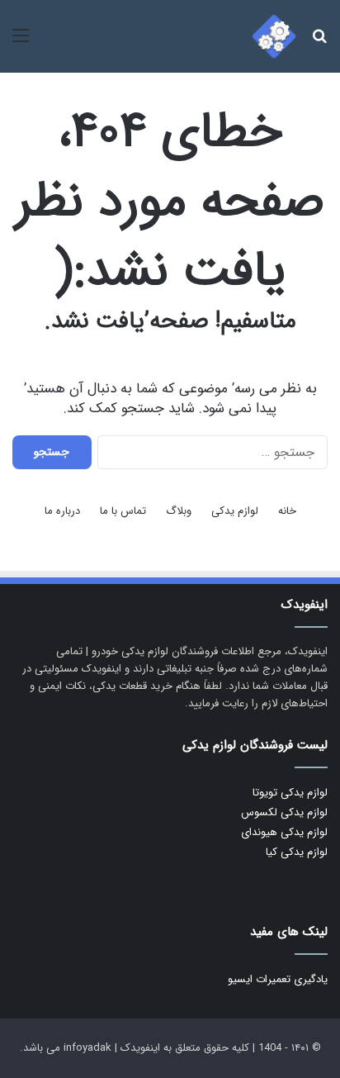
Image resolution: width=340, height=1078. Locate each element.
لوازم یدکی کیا (297, 852)
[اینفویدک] (274, 36)
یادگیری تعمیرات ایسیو (278, 979)
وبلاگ (178, 511)
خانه (287, 511)
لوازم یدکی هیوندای (284, 832)
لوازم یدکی (234, 511)
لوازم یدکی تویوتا (290, 792)
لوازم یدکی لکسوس (284, 812)
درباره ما (62, 511)
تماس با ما (123, 511)
